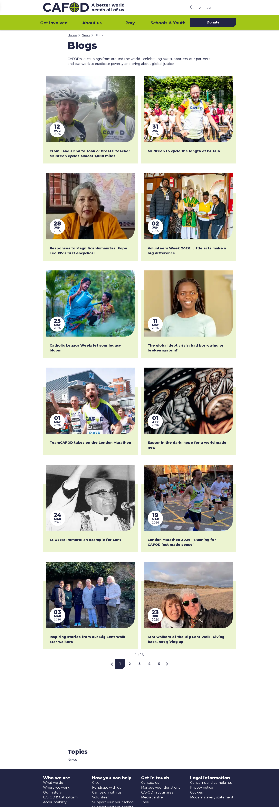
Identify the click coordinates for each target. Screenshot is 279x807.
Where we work (56, 787)
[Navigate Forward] (167, 664)
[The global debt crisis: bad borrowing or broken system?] (188, 303)
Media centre (152, 797)
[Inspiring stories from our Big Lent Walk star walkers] (90, 595)
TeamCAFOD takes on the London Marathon (90, 443)
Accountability (55, 802)
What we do (53, 783)
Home (72, 35)
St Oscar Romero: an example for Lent (85, 540)
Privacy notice (201, 787)
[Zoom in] (209, 7)
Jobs (144, 802)
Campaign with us (106, 792)
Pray (130, 22)
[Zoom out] (200, 7)
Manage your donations (160, 787)
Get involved (54, 22)
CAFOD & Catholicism (60, 797)
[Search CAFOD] (192, 8)
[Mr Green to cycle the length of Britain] (188, 109)
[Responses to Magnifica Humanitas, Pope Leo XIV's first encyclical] (90, 206)
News (86, 35)
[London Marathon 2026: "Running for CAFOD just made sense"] (188, 498)
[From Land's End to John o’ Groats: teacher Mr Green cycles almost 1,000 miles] (90, 109)
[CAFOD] (90, 8)
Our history (52, 792)
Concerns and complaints (211, 783)
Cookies (196, 792)
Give (95, 783)
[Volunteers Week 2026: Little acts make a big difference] (188, 206)
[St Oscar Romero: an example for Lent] (90, 498)
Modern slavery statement (211, 797)
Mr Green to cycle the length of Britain (184, 151)
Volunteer (100, 797)
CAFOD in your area (157, 792)
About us (92, 22)
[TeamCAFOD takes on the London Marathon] (90, 401)
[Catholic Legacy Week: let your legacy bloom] (90, 303)
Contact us (150, 783)
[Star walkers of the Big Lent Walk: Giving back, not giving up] (188, 595)
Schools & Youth (168, 22)
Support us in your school (113, 802)
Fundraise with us (106, 787)
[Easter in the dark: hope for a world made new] (188, 401)
